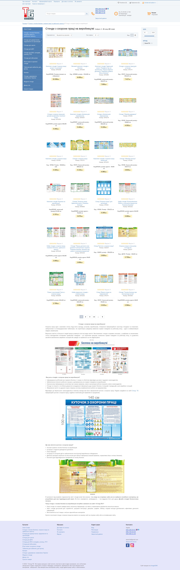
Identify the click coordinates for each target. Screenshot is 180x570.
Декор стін (25, 557)
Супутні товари (27, 559)
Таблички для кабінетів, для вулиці (33, 548)
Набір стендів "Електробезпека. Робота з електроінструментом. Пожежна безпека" (127, 203)
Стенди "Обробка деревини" (127, 114)
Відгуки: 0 (60, 63)
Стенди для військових (29, 544)
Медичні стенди (27, 555)
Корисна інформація (38, 4)
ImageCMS (154, 565)
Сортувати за (50, 35)
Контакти (34, 1)
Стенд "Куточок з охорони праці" (104, 246)
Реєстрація (94, 530)
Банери (24, 550)
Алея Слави (26, 527)
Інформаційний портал (45, 1)
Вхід (92, 527)
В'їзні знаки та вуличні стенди (31, 546)
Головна (24, 23)
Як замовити (78, 1)
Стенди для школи (28, 537)
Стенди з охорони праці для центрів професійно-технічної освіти (56, 115)
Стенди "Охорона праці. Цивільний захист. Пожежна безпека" (80, 203)
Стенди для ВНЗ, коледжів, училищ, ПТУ (34, 542)
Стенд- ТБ (135, 390)
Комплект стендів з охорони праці (56, 158)
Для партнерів (26, 4)
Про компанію (26, 1)
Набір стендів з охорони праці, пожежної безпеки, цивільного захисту (56, 247)
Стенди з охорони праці (80, 158)
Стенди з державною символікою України (35, 553)
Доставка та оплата (67, 1)
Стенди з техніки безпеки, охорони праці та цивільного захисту (46, 23)
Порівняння (95, 532)
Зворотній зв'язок (131, 541)
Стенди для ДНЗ (27, 539)
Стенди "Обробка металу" (128, 158)
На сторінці (89, 35)
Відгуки (59, 534)
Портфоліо (57, 1)
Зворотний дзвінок (100, 18)
